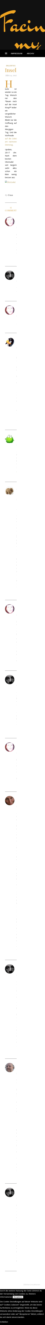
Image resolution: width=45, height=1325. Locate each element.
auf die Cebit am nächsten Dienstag (11, 141)
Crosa (10, 195)
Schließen (4, 1322)
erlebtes (11, 66)
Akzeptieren (18, 1297)
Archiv (30, 53)
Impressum (16, 53)
